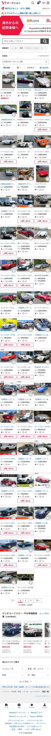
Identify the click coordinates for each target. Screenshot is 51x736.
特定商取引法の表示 (17, 726)
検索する (45, 41)
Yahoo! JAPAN (36, 716)
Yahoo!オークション (18, 712)
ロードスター (35, 692)
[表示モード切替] (19, 68)
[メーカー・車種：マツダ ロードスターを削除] (41, 48)
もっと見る (44, 613)
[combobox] (21, 41)
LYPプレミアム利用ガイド (24, 723)
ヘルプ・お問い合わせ (32, 729)
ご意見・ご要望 (16, 729)
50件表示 (30, 68)
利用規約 (8, 723)
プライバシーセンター (35, 720)
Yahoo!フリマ (36, 712)
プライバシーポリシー (16, 720)
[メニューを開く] (48, 3)
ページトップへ (41, 696)
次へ (38, 600)
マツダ (25, 692)
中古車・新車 (16, 692)
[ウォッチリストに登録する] (14, 85)
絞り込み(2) (44, 68)
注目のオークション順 (12, 61)
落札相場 (6, 68)
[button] (25, 681)
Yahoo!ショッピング (17, 716)
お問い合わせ (42, 129)
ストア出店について (34, 726)
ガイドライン (41, 723)
